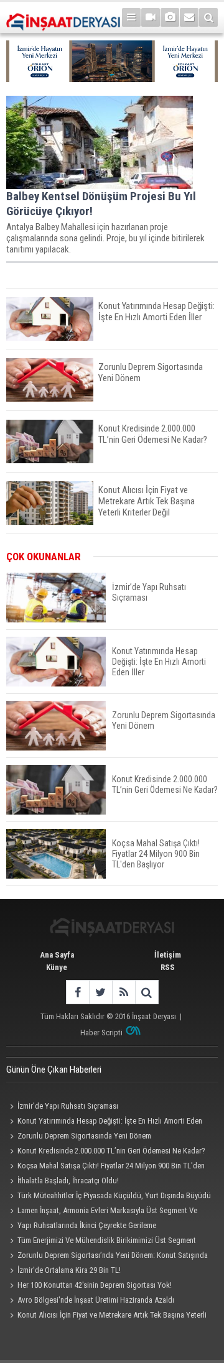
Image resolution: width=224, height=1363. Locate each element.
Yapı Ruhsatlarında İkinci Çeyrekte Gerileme (86, 1225)
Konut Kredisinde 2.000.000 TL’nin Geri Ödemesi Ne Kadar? (111, 1150)
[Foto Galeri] (170, 17)
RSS (168, 967)
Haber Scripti (101, 1032)
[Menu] (131, 17)
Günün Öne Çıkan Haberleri (53, 1069)
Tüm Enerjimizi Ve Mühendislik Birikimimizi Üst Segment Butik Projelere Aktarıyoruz (101, 1242)
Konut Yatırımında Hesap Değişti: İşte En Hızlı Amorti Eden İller (104, 1122)
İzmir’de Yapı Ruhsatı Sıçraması (67, 1106)
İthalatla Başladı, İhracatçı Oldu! (68, 1180)
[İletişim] (189, 17)
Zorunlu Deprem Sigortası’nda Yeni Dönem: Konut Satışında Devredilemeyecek (107, 1256)
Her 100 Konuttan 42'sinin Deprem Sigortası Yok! (94, 1285)
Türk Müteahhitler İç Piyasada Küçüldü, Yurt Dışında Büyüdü (114, 1195)
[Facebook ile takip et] (77, 992)
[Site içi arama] (208, 17)
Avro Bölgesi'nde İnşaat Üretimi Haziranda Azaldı (95, 1300)
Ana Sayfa (57, 954)
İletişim (167, 954)
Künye (56, 967)
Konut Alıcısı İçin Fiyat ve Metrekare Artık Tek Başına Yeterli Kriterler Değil (106, 1316)
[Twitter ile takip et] (100, 992)
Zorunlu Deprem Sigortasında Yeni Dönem (84, 1135)
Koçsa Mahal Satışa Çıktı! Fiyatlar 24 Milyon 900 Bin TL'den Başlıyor (105, 1167)
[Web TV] (150, 17)
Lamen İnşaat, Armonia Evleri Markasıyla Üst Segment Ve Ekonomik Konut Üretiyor (101, 1212)
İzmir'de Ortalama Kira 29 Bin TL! (69, 1270)
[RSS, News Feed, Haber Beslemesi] (123, 992)
